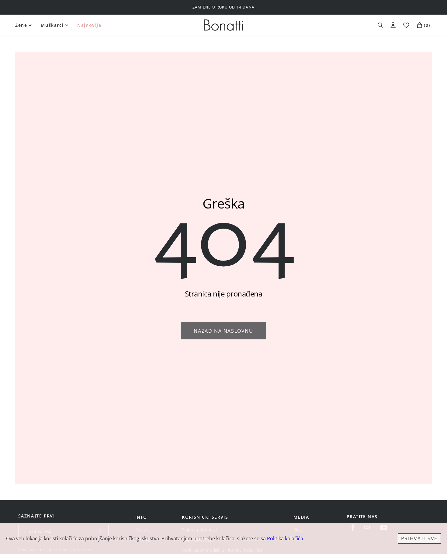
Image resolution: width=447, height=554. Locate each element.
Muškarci (52, 25)
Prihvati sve (419, 538)
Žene (21, 25)
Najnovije (89, 25)
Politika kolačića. (285, 538)
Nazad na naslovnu (223, 331)
